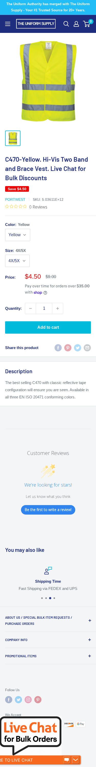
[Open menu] (7, 24)
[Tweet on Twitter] (77, 347)
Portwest (15, 199)
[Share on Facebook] (58, 347)
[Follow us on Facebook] (8, 699)
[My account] (76, 24)
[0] (86, 24)
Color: (17, 224)
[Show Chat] (66, 760)
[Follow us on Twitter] (18, 699)
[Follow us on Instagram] (28, 699)
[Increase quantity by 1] (57, 308)
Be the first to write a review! (48, 509)
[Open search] (66, 24)
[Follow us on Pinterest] (37, 699)
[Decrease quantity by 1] (30, 308)
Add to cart (48, 327)
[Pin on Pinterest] (67, 347)
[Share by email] (87, 347)
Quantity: (13, 308)
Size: (15, 250)
